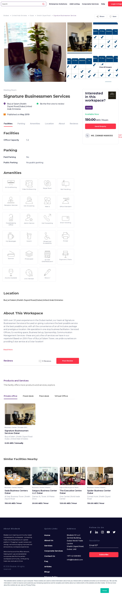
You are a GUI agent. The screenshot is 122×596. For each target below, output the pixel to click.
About (62, 123)
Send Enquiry (100, 126)
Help (103, 4)
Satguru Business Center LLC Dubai (44, 491)
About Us (48, 540)
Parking (21, 123)
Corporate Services (90, 4)
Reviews (74, 123)
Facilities (8, 123)
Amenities (35, 123)
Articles (48, 566)
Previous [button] (8, 476)
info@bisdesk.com (75, 560)
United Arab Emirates (19, 15)
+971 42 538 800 (74, 556)
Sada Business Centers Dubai (16, 491)
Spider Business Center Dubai (99, 491)
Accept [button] (104, 590)
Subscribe (103, 555)
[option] (20, 415)
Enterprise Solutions (58, 4)
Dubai (32, 15)
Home (47, 535)
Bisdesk (6, 15)
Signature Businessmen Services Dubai (16, 431)
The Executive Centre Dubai (71, 491)
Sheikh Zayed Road (44, 15)
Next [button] (26, 476)
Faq (46, 561)
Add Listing (75, 4)
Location (49, 123)
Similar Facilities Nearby (21, 459)
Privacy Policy (51, 577)
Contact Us (49, 556)
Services (48, 545)
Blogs (47, 572)
